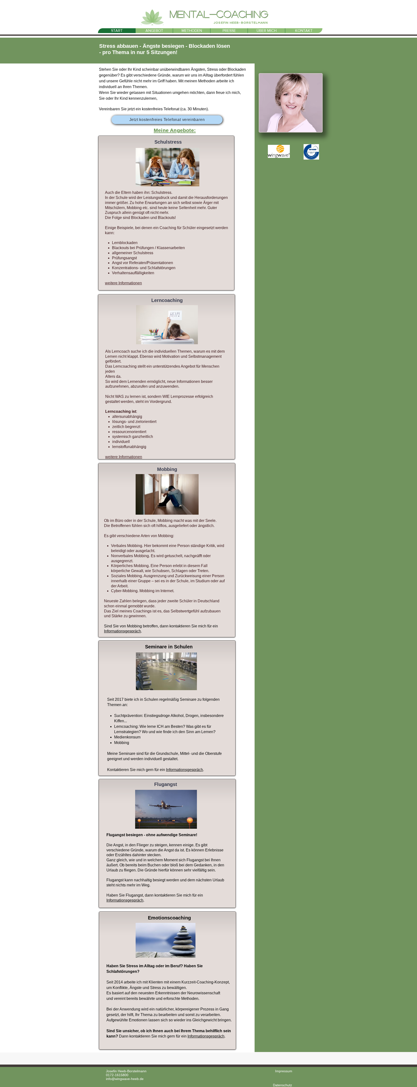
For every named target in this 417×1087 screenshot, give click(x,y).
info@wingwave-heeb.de (125, 1079)
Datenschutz (282, 1085)
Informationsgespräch (122, 631)
